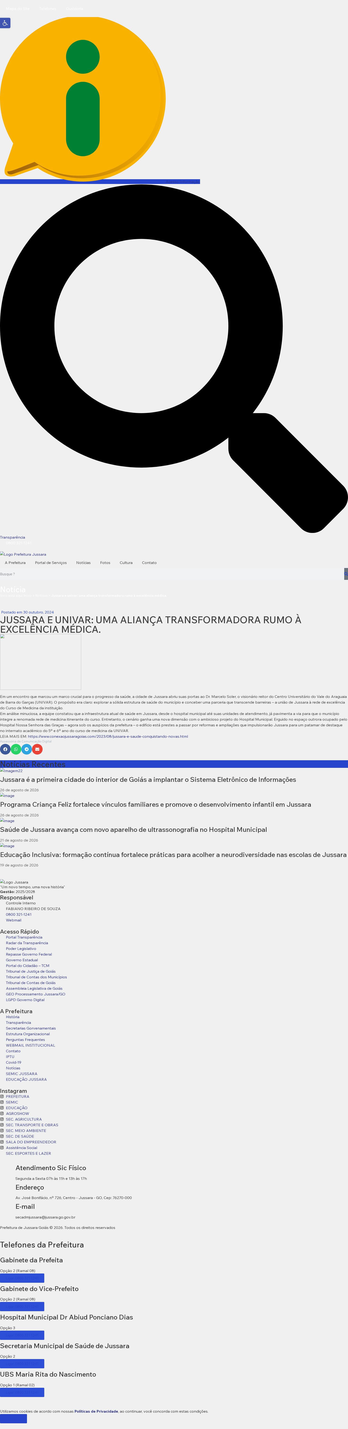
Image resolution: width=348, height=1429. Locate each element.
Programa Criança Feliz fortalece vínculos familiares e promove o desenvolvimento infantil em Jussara (155, 804)
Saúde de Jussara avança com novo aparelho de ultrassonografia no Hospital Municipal (133, 829)
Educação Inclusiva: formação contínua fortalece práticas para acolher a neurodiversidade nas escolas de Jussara (173, 854)
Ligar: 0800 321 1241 (22, 1278)
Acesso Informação (183, 181)
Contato (149, 562)
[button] (5, 749)
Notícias (83, 562)
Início (28, 595)
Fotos (105, 562)
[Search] (346, 574)
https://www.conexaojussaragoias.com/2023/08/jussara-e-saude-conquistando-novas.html (107, 736)
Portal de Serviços (51, 562)
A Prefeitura (15, 562)
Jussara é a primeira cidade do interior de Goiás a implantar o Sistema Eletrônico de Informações (148, 779)
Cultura (126, 562)
